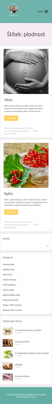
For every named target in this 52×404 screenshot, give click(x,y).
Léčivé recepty (8, 290)
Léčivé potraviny (9, 285)
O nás (32, 397)
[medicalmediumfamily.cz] (13, 11)
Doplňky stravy (8, 269)
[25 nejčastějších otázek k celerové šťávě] (8, 354)
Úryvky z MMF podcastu (12, 305)
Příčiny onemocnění (10, 300)
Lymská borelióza (22, 376)
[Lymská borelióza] (8, 377)
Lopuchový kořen (22, 342)
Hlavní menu (7, 274)
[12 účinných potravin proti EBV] (8, 331)
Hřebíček (18, 365)
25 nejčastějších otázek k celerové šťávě (32, 353)
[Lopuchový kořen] (8, 343)
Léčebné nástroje (9, 280)
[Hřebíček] (8, 366)
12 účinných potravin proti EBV (28, 330)
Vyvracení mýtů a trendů (12, 310)
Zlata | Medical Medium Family (17, 131)
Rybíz (8, 194)
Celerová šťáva (8, 264)
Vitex (8, 100)
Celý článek (11, 118)
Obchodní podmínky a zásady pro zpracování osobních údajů (26, 395)
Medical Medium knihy (11, 295)
